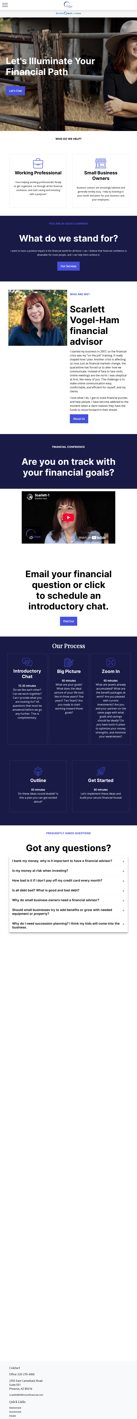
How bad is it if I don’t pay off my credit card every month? (57, 880)
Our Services (68, 266)
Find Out (68, 621)
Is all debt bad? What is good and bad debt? (45, 890)
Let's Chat (15, 91)
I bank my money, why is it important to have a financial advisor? (62, 861)
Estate (12, 1415)
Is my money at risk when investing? (40, 871)
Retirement (15, 1407)
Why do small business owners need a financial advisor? (55, 900)
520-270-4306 (26, 1374)
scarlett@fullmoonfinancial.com (26, 1394)
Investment (15, 1411)
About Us (79, 419)
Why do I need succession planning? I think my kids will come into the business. (66, 925)
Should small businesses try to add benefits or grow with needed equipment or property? (62, 912)
